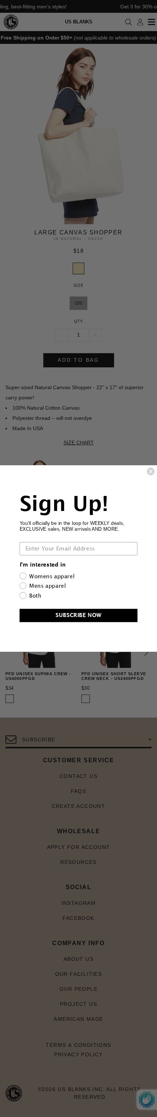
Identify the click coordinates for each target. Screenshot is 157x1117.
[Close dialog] (150, 471)
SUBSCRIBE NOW (78, 615)
